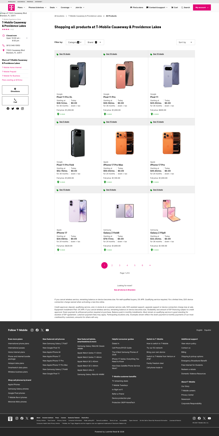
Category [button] (72, 42)
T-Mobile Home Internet (12, 67)
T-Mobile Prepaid (9, 71)
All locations (59, 16)
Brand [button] (90, 42)
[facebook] (8, 108)
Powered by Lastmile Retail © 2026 (109, 432)
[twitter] (12, 108)
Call (15, 100)
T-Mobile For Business (11, 76)
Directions (15, 90)
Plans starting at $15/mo (12, 80)
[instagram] (22, 108)
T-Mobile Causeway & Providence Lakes (85, 16)
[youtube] (17, 108)
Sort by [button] (186, 42)
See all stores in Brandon (124, 290)
